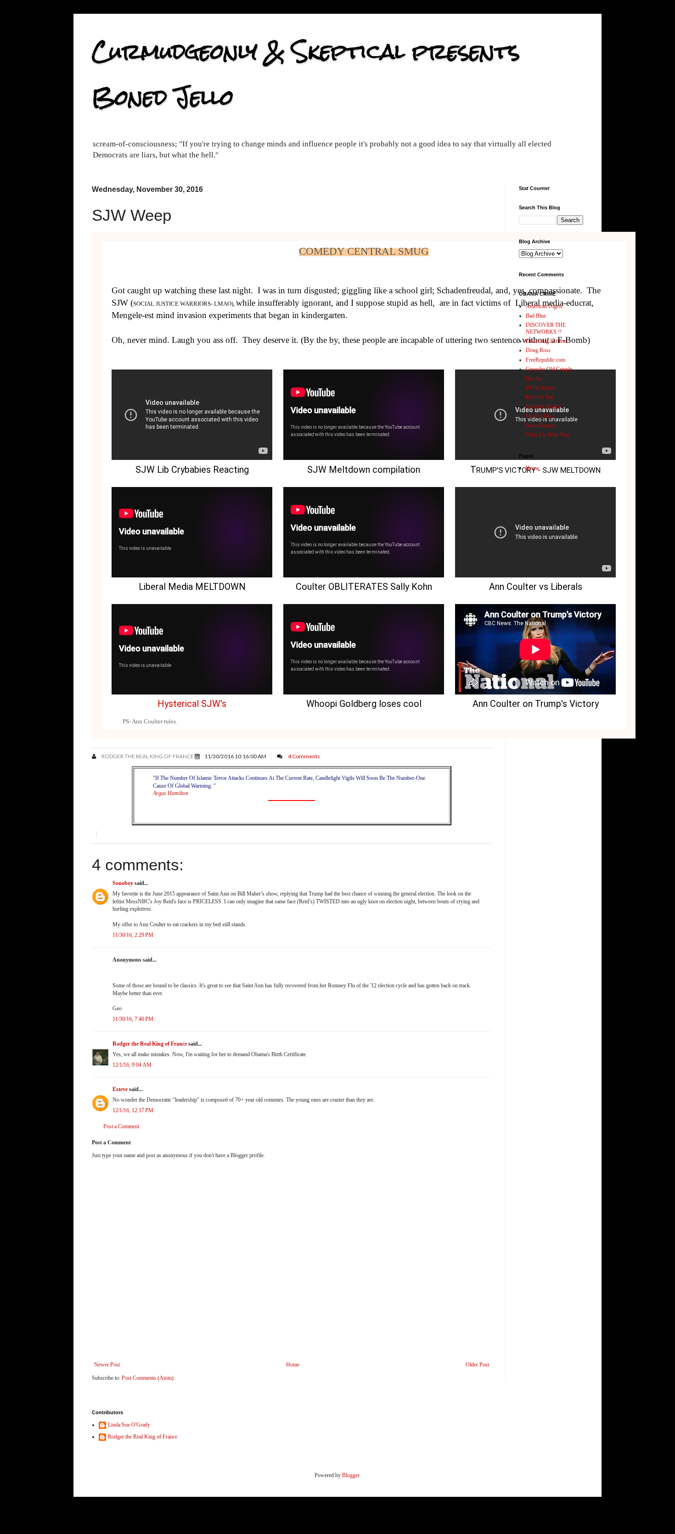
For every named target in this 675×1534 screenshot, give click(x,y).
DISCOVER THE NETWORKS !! (546, 328)
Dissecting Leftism (546, 341)
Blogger (350, 1475)
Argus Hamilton (170, 793)
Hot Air (534, 378)
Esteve (120, 1089)
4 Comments (304, 756)
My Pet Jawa (540, 416)
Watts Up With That (547, 434)
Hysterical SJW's (192, 703)
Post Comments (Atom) (148, 1378)
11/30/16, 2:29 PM (132, 935)
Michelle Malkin (544, 406)
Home (292, 1364)
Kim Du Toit (539, 397)
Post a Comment (121, 1126)
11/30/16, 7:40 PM (132, 1019)
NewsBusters (540, 425)
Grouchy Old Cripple (549, 369)
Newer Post (107, 1364)
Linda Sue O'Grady (129, 1425)
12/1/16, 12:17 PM (132, 1110)
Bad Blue (536, 316)
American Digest (544, 306)
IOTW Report (541, 388)
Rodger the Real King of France (147, 756)
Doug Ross (538, 350)
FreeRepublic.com (545, 360)
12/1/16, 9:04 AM (132, 1065)
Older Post (477, 1364)
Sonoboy (122, 883)
